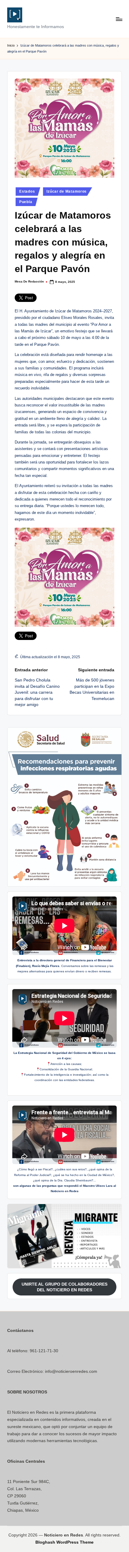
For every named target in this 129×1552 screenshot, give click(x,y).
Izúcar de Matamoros (66, 191)
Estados (27, 191)
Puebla (25, 202)
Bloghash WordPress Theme (64, 1542)
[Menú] (119, 19)
